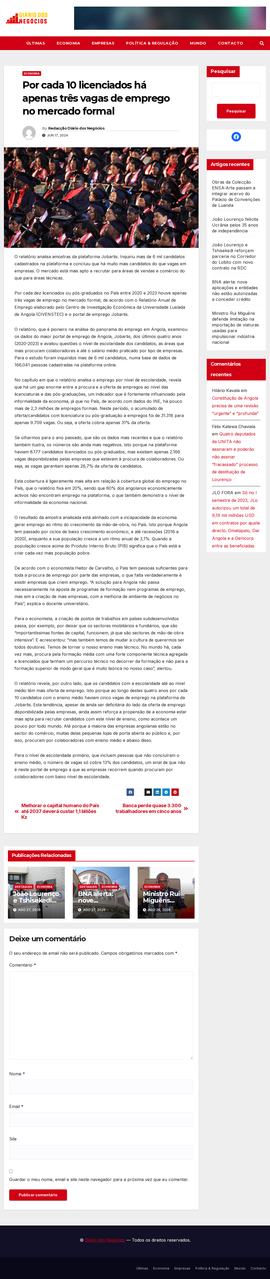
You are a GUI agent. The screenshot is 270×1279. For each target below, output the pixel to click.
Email (16, 1106)
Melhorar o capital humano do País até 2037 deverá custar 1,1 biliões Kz (60, 811)
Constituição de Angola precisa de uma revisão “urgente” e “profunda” (235, 405)
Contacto (230, 43)
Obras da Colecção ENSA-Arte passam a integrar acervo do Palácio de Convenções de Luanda (236, 193)
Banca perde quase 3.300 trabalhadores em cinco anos (148, 808)
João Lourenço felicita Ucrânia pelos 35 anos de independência (235, 225)
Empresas (103, 43)
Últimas (35, 43)
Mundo (198, 43)
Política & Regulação (152, 43)
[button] (262, 43)
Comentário (22, 965)
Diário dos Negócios (105, 1240)
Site (13, 1138)
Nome (17, 1073)
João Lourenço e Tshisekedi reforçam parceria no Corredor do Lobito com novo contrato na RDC (234, 256)
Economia (68, 43)
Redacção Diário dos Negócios (76, 128)
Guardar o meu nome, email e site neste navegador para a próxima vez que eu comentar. (99, 1179)
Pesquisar (223, 71)
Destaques (23, 886)
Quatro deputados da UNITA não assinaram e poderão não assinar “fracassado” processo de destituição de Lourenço (235, 456)
